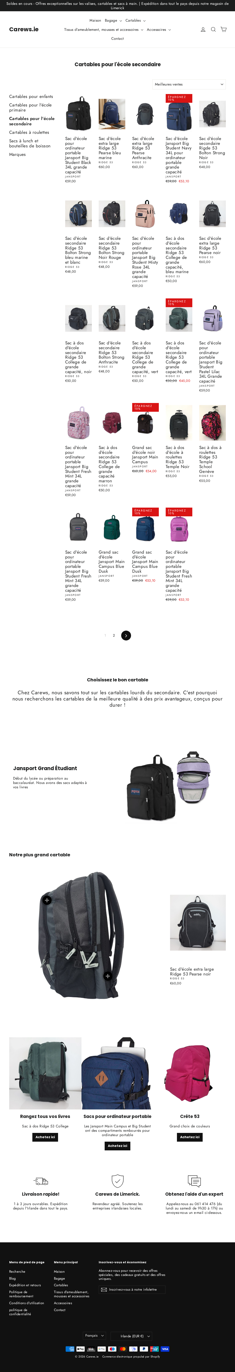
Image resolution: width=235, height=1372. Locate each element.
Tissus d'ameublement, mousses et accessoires (102, 29)
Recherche (17, 1271)
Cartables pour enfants (31, 97)
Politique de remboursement (21, 1294)
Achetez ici (45, 1137)
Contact (117, 38)
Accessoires (157, 29)
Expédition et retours (25, 1285)
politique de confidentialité (20, 1312)
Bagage (111, 20)
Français (91, 1335)
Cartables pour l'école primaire (30, 108)
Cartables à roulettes (29, 132)
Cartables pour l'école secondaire (32, 121)
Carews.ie (24, 29)
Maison (95, 20)
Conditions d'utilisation (26, 1303)
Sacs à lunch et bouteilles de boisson (29, 143)
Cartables (134, 20)
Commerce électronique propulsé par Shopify (131, 1357)
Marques (17, 154)
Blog (12, 1278)
